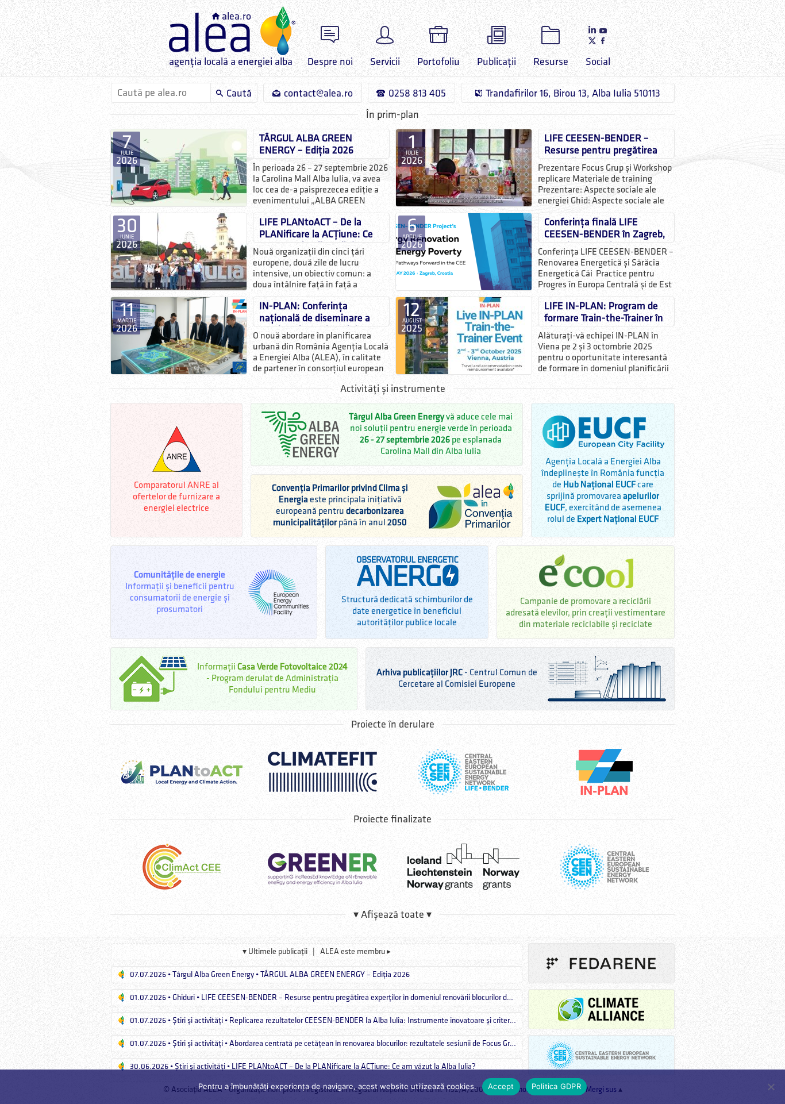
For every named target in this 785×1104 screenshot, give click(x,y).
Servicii (385, 62)
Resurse (550, 62)
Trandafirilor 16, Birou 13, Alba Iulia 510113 (573, 93)
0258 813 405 (417, 93)
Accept (501, 1086)
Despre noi (330, 62)
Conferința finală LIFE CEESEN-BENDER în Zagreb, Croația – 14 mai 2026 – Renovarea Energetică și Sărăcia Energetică (604, 229)
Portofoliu (438, 62)
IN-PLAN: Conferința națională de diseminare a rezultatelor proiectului (314, 313)
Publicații (496, 62)
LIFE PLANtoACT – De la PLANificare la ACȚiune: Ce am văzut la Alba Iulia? (316, 229)
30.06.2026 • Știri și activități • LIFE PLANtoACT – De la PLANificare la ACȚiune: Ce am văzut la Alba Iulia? (302, 1066)
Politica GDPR (556, 1086)
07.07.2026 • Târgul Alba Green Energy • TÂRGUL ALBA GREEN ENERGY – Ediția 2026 (269, 974)
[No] (770, 1087)
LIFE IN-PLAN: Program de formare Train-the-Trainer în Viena (603, 313)
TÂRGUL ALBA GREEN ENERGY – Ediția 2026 (306, 144)
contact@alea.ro (318, 93)
